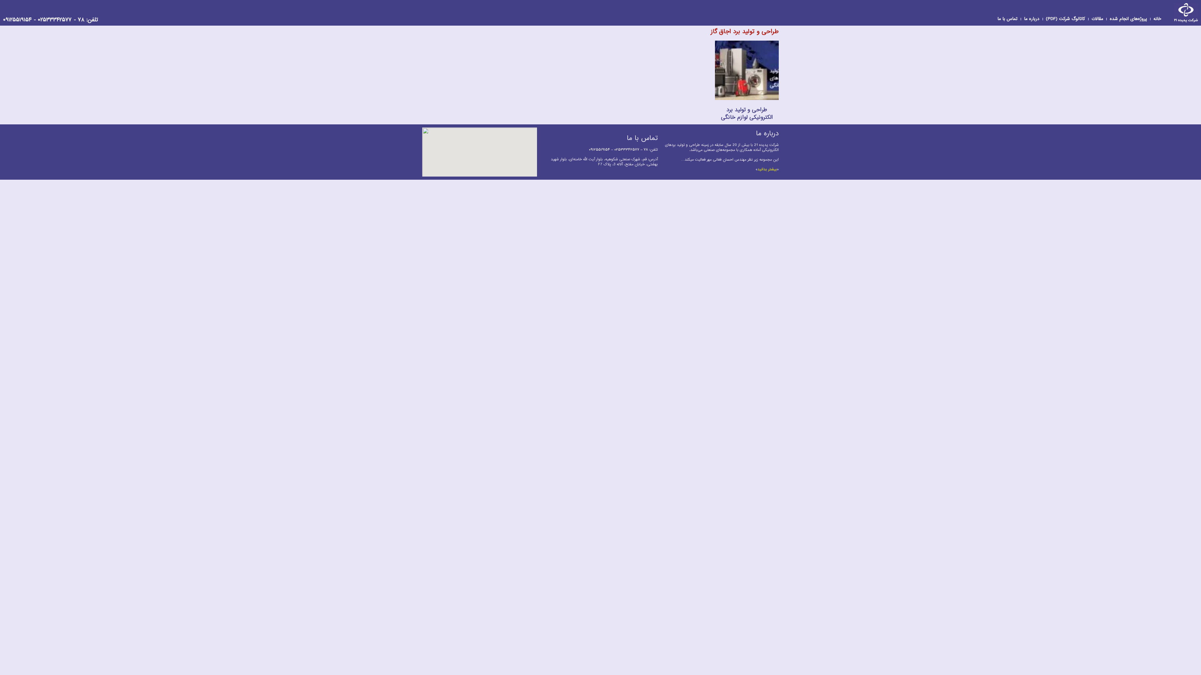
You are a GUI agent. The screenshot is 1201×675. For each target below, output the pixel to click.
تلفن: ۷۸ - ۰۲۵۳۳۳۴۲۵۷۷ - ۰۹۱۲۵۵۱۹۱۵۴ (50, 20)
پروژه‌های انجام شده (1128, 19)
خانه (1157, 19)
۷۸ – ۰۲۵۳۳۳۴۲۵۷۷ (631, 149)
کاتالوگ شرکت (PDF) (1065, 19)
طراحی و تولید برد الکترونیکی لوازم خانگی (747, 114)
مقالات (1097, 19)
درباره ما (1031, 19)
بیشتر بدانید (767, 169)
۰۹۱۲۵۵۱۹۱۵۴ (599, 149)
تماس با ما (1007, 19)
